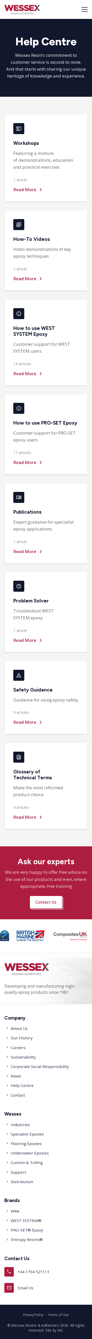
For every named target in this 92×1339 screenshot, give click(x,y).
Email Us (20, 1288)
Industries (20, 1124)
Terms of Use (58, 1314)
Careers (18, 1047)
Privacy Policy (33, 1314)
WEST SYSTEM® (26, 1220)
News (16, 1075)
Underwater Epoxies (30, 1153)
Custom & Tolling (27, 1162)
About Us (19, 1028)
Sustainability (23, 1057)
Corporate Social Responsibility (40, 1066)
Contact (18, 1095)
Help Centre (22, 1085)
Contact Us (46, 902)
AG (60, 1330)
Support (18, 1172)
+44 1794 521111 (28, 1272)
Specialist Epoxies (27, 1134)
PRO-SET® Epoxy (27, 1230)
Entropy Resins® (27, 1239)
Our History (22, 1037)
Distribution (22, 1181)
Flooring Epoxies (26, 1143)
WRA (15, 1211)
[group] (4, 935)
